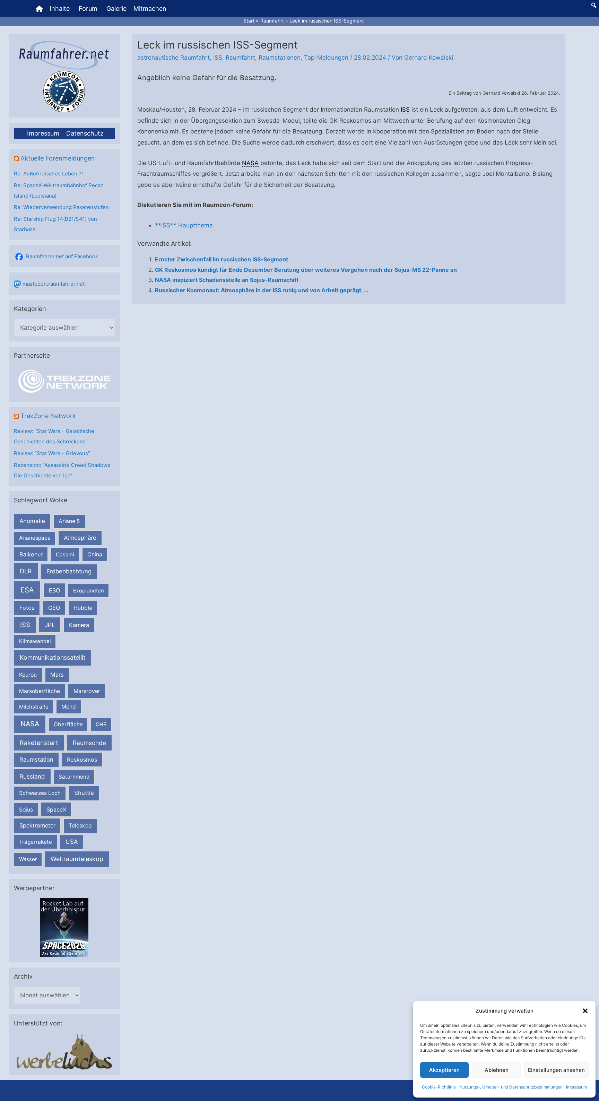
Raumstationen (280, 57)
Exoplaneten (88, 590)
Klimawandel (35, 641)
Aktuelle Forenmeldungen (57, 158)
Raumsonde (89, 742)
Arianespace (35, 538)
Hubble (82, 608)
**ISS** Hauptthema (184, 225)
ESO (54, 590)
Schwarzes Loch (40, 793)
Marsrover (86, 690)
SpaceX (56, 809)
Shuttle (84, 792)
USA (72, 841)
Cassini (65, 554)
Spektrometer (37, 825)
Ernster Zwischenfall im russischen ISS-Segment (221, 259)
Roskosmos (82, 759)
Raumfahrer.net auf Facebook (62, 256)
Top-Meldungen (326, 57)
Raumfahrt (240, 57)
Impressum (576, 1087)
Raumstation (36, 759)
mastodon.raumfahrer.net (54, 283)
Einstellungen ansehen (556, 1070)
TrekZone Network (48, 415)
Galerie (116, 8)
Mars (57, 674)
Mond (68, 706)
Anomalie (32, 521)
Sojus (26, 809)
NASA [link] (250, 162)
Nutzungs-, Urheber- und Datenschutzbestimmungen (511, 1087)
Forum (88, 8)
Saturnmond (74, 776)
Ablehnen (497, 1070)
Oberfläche (68, 724)
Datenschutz (85, 133)
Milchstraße (34, 706)
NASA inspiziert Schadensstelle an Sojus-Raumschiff (226, 279)
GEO (54, 607)
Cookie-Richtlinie (439, 1087)
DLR (26, 571)
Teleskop (80, 825)
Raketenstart (39, 742)
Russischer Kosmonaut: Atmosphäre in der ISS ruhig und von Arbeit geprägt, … (261, 290)
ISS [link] (405, 109)
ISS (25, 624)
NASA (29, 724)
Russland (32, 776)
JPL (50, 624)
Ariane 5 (69, 521)
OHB (101, 724)
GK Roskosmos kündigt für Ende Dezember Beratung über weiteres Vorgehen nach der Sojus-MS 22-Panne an (306, 269)
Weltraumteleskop (77, 858)
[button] (585, 1010)
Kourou (28, 674)
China (94, 554)
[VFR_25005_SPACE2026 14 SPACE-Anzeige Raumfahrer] (64, 927)
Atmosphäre (80, 537)
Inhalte (60, 8)
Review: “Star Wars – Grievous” (52, 453)
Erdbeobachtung (69, 571)
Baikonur (31, 554)
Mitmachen (149, 8)
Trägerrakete (35, 842)
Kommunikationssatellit (52, 657)
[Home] (39, 8)
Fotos (27, 607)
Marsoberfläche (39, 691)
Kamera (79, 625)
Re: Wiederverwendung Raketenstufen (61, 207)
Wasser (28, 859)
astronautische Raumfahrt (173, 57)
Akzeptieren (444, 1070)
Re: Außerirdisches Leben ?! (48, 173)
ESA (27, 590)
